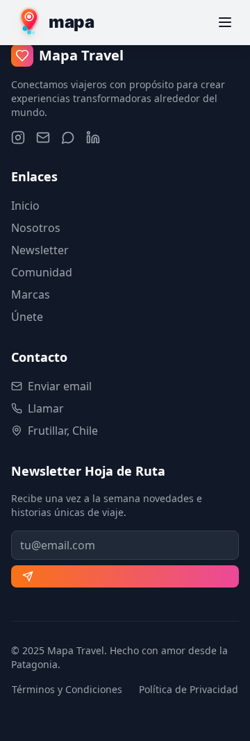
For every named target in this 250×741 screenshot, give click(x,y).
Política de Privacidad (188, 689)
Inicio (25, 205)
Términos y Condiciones (67, 689)
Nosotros (35, 227)
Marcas (30, 294)
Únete (27, 316)
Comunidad (41, 272)
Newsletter (40, 250)
